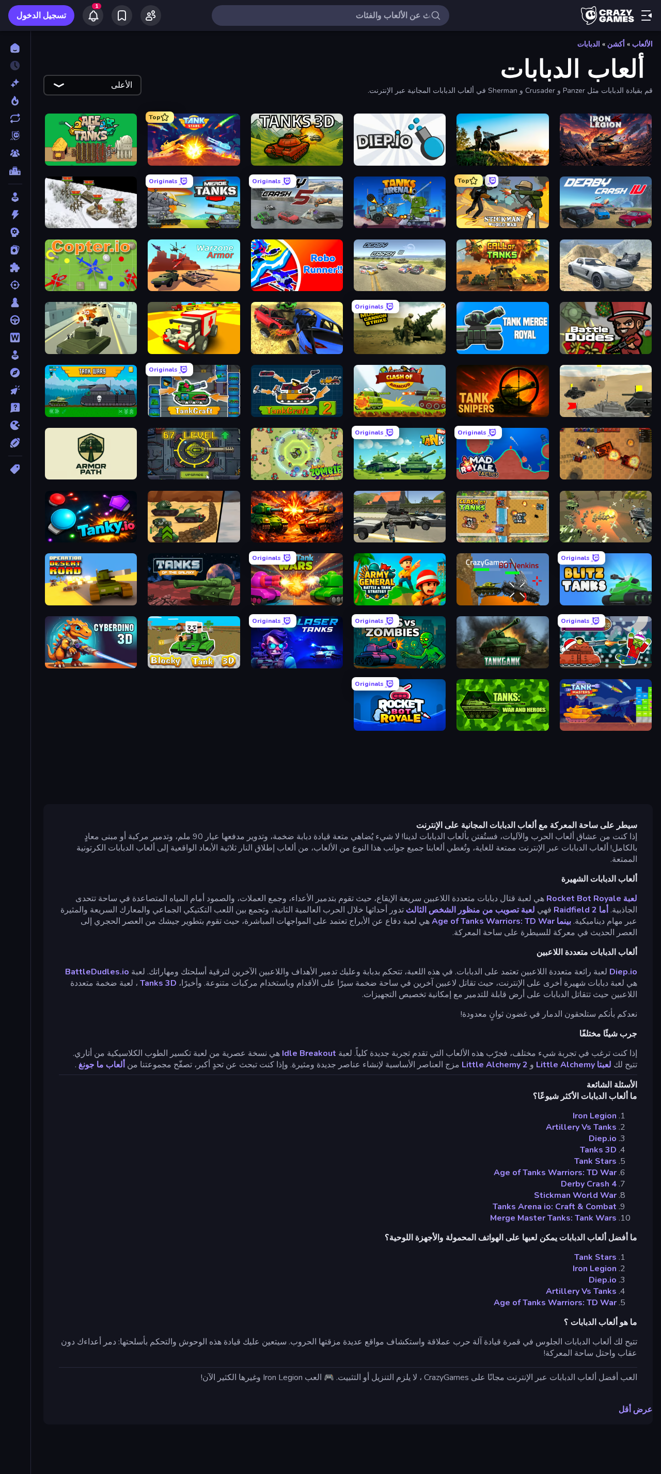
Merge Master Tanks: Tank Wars (553, 1218)
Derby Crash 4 (589, 1184)
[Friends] (150, 15)
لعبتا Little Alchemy (573, 1064)
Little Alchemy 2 (495, 1064)
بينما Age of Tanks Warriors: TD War (501, 921)
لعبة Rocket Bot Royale (591, 898)
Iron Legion (595, 1115)
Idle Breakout (309, 1053)
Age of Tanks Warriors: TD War (555, 1172)
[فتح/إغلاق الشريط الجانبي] (646, 15)
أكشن (616, 44)
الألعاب (642, 44)
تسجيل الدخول (41, 15)
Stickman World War (575, 1195)
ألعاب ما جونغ (101, 1064)
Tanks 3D (158, 983)
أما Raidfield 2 (581, 910)
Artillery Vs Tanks (581, 1127)
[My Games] (122, 15)
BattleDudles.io (97, 972)
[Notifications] (93, 15)
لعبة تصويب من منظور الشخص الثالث (470, 910)
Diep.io (623, 972)
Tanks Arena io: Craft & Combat (555, 1206)
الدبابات (588, 44)
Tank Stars (595, 1161)
